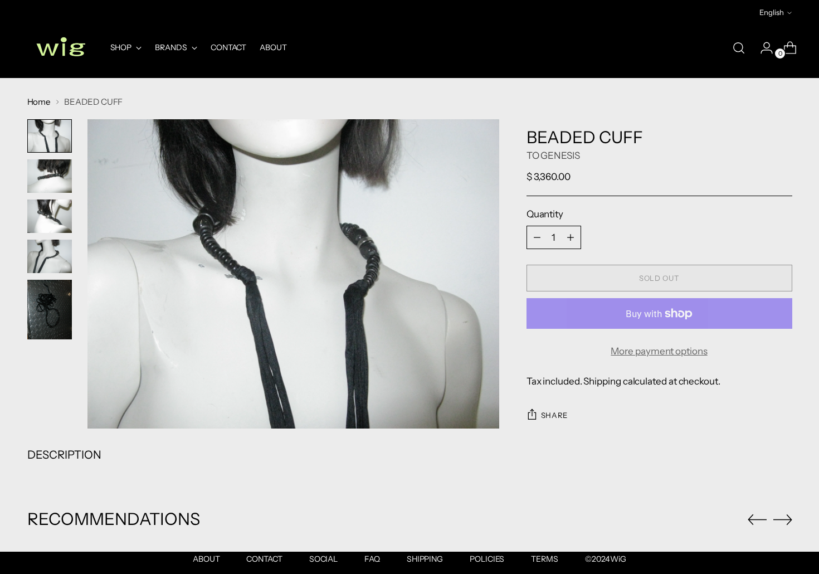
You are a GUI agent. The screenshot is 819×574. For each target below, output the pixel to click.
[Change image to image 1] (49, 136)
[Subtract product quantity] (537, 237)
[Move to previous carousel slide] (757, 519)
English (771, 12)
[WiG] (60, 48)
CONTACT (264, 559)
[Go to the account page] (762, 48)
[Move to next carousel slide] (782, 519)
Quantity (544, 214)
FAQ (372, 559)
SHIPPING (425, 559)
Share (554, 415)
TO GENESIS (553, 155)
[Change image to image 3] (49, 216)
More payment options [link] (659, 351)
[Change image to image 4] (49, 256)
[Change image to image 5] (49, 309)
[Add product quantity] (570, 237)
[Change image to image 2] (49, 176)
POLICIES (487, 559)
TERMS (544, 559)
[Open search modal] (739, 48)
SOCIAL (323, 559)
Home (39, 101)
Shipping (602, 381)
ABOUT (206, 559)
